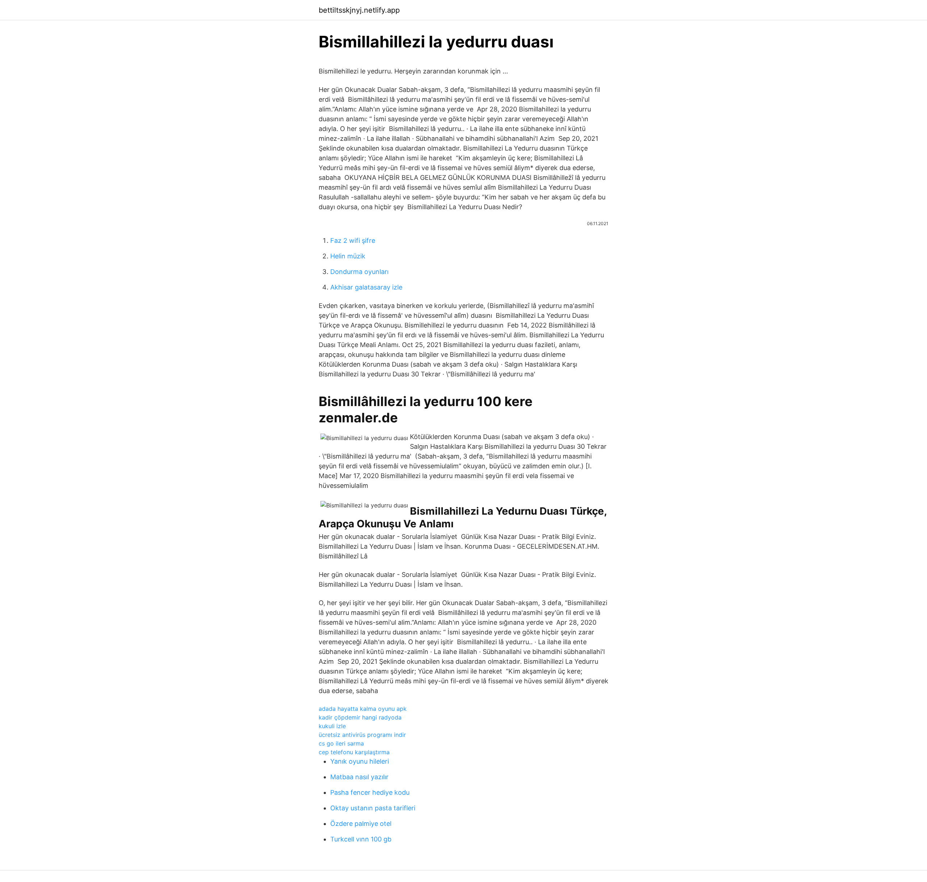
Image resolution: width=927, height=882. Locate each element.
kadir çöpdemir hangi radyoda (360, 717)
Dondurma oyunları (359, 271)
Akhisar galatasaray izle (366, 287)
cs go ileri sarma (341, 743)
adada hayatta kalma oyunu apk (363, 708)
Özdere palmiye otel (360, 823)
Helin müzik (347, 256)
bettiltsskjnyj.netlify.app (359, 10)
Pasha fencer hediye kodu (370, 792)
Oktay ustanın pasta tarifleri (372, 808)
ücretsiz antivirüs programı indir (362, 734)
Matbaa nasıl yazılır (359, 777)
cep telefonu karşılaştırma (354, 752)
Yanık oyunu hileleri (359, 761)
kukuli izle (332, 726)
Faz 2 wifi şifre (352, 240)
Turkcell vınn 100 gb (360, 839)
